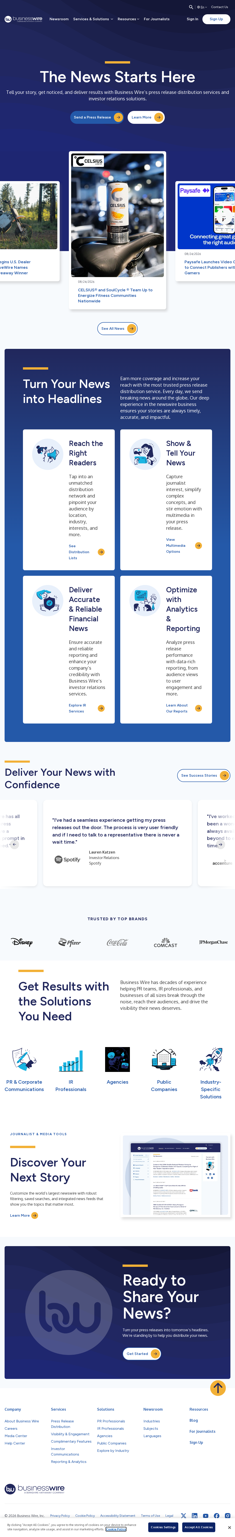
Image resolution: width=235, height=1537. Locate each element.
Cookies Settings (163, 1527)
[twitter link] (183, 1515)
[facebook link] (216, 1516)
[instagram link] (227, 1516)
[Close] (229, 1527)
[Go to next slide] (220, 844)
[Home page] (23, 19)
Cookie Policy (116, 1529)
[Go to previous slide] (14, 844)
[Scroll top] (218, 1388)
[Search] (191, 7)
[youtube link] (205, 1516)
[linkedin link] (194, 1516)
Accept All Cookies (199, 1527)
